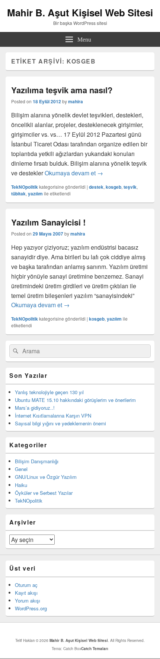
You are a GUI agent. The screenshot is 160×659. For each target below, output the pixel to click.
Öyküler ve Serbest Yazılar (44, 492)
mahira (75, 101)
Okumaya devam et (74, 173)
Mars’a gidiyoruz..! (35, 407)
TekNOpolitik (24, 187)
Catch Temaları (94, 648)
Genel (21, 469)
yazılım (35, 193)
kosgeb (113, 187)
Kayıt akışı (26, 592)
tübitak (18, 193)
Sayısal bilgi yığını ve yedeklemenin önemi (60, 423)
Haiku (21, 484)
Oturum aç (26, 584)
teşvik (130, 187)
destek (96, 187)
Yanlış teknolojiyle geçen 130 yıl (49, 392)
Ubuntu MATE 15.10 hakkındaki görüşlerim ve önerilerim (75, 399)
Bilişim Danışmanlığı (36, 461)
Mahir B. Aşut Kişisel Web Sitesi (80, 12)
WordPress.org (31, 608)
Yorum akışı (27, 600)
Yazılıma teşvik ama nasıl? (61, 90)
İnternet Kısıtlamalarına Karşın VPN (53, 415)
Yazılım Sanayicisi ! (48, 222)
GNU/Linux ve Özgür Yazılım (46, 476)
